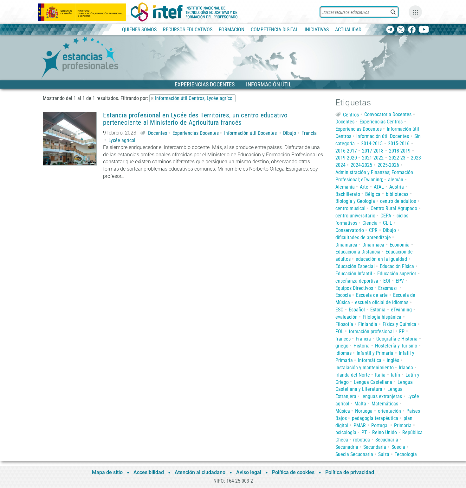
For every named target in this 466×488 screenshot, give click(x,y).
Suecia (398, 447)
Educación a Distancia (357, 252)
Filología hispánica (382, 317)
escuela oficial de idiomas (381, 302)
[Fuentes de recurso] (415, 12)
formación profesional (371, 331)
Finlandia (367, 324)
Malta (360, 404)
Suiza (383, 454)
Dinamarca (346, 245)
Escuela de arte (372, 295)
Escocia (343, 295)
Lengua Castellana (373, 382)
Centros (351, 114)
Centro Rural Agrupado (394, 208)
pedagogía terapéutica (375, 418)
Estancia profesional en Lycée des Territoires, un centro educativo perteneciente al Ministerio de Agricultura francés (195, 119)
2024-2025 (361, 165)
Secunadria (346, 447)
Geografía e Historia (396, 339)
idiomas (343, 353)
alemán (395, 180)
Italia (380, 375)
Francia (309, 133)
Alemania (345, 187)
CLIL (387, 223)
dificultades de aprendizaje (363, 238)
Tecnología (406, 454)
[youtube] (424, 30)
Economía (400, 245)
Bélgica (372, 194)
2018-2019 (400, 151)
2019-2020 (346, 158)
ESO (339, 310)
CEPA (385, 216)
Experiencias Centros (381, 122)
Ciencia (370, 223)
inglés (393, 360)
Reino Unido (384, 432)
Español (357, 310)
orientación (389, 411)
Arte (364, 187)
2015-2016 (399, 144)
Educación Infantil (353, 274)
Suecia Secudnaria (354, 454)
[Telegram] (390, 30)
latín (395, 375)
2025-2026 (388, 165)
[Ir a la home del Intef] (184, 12)
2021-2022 (373, 158)
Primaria (402, 425)
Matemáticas (385, 404)
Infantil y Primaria (375, 353)
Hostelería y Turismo (396, 346)
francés (343, 339)
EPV (400, 281)
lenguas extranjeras (381, 396)
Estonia (377, 310)
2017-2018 (373, 151)
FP (402, 331)
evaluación (346, 317)
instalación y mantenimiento (364, 368)
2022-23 (397, 158)
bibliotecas (397, 194)
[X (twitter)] (401, 30)
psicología (345, 432)
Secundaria (374, 447)
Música (342, 411)
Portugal (380, 425)
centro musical (350, 208)
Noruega (363, 411)
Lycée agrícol (121, 140)
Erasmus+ (388, 288)
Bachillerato (347, 194)
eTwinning (401, 310)
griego (341, 346)
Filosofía (344, 324)
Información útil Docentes (250, 133)
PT (364, 432)
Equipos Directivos (354, 288)
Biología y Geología (355, 201)
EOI (386, 281)
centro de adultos (398, 201)
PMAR (359, 425)
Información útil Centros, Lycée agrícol (194, 98)
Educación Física (397, 266)
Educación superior (396, 274)
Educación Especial (355, 266)
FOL (339, 331)
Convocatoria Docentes (387, 114)
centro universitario (355, 216)
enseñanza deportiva (356, 281)
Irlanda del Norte (352, 375)
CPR (373, 230)
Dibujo (289, 133)
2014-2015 (372, 144)
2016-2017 (346, 151)
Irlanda (406, 368)
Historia (361, 346)
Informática (369, 360)
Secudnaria (386, 440)
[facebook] (412, 30)
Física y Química (399, 324)
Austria (396, 187)
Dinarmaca (373, 245)
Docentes (157, 133)
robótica (361, 440)
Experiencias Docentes (195, 133)
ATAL (379, 187)
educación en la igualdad (381, 259)
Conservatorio (349, 230)
